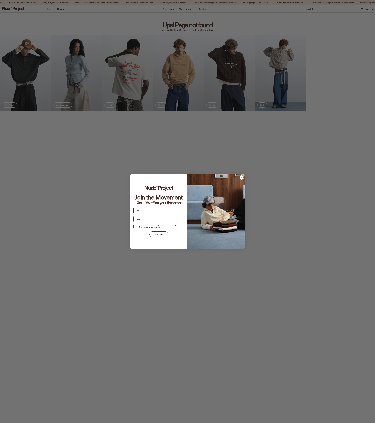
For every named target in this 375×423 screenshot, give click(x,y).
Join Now (159, 234)
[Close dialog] (241, 177)
